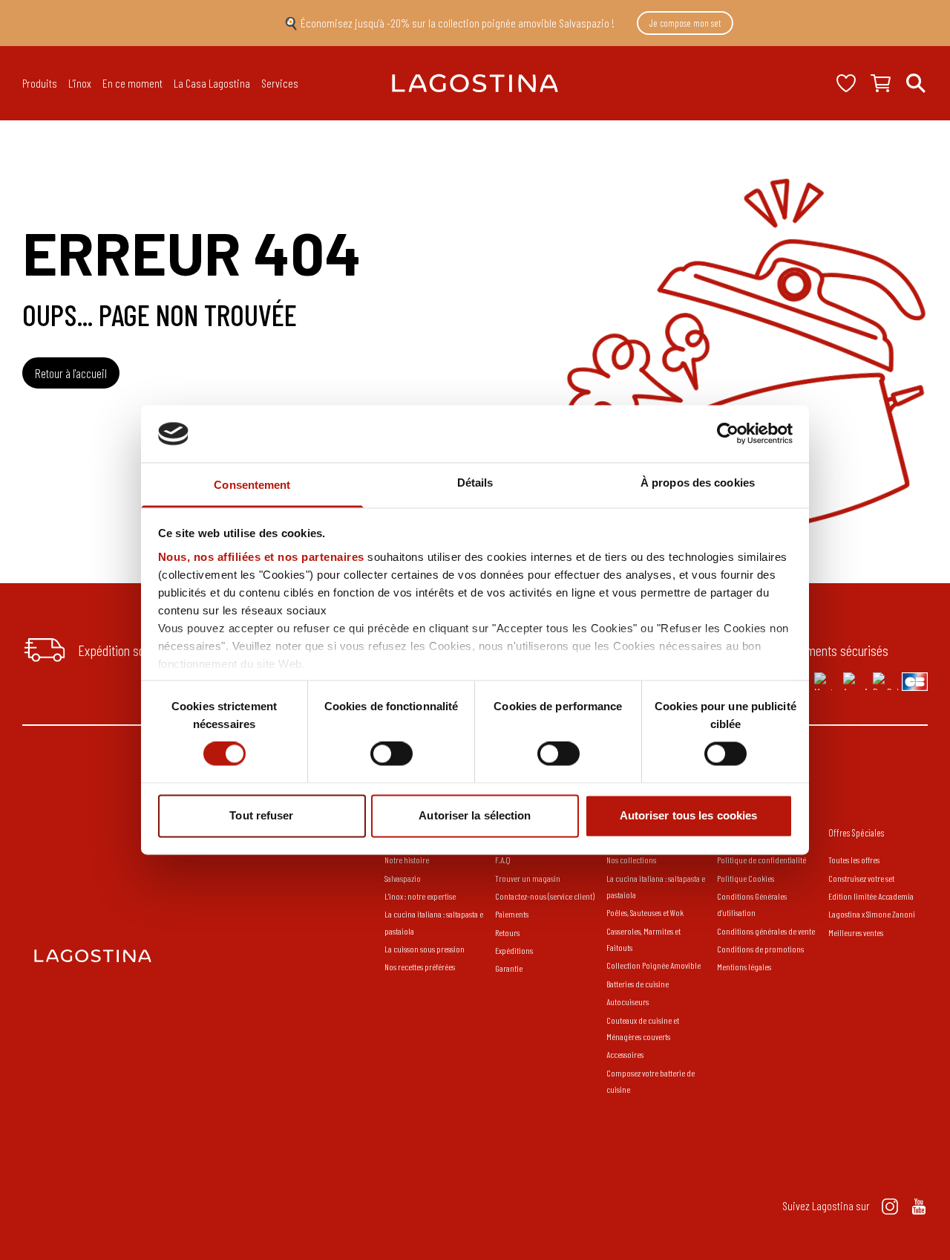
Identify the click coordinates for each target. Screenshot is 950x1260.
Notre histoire (406, 859)
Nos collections (631, 859)
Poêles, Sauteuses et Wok (645, 912)
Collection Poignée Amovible (654, 965)
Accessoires (624, 1054)
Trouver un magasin (527, 878)
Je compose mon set (685, 23)
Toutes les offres (853, 859)
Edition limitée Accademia (871, 896)
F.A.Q (503, 859)
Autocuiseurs (627, 1001)
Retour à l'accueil (71, 373)
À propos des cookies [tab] (698, 482)
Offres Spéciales (856, 833)
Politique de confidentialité (761, 859)
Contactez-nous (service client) (544, 896)
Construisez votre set (861, 878)
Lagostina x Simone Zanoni (871, 914)
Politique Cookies (745, 878)
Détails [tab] (475, 482)
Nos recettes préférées (419, 966)
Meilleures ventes (855, 932)
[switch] (391, 754)
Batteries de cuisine (637, 983)
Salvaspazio (402, 878)
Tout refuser (261, 815)
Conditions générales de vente (766, 931)
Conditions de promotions (760, 949)
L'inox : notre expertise (420, 896)
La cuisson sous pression (424, 949)
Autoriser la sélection (475, 815)
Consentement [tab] (252, 484)
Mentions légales (744, 966)
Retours (507, 932)
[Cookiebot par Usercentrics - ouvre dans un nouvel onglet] (728, 434)
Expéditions (514, 950)
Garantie (508, 968)
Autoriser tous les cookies (689, 815)
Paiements (511, 914)
